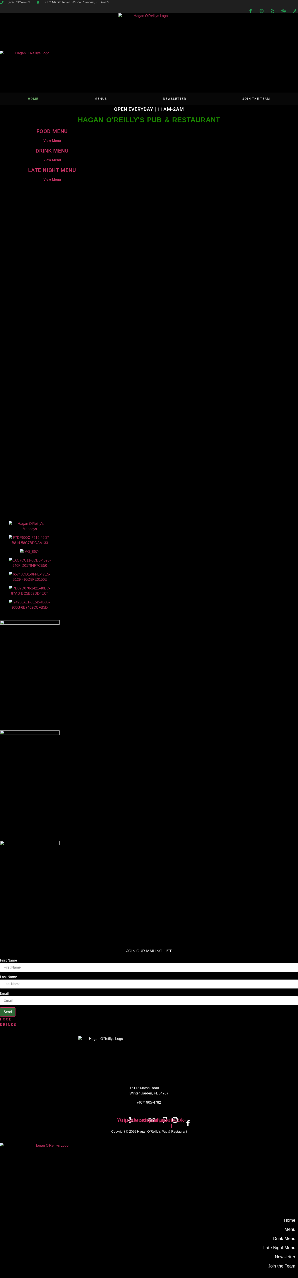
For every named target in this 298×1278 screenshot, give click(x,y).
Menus (100, 98)
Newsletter (174, 98)
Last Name (8, 977)
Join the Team (256, 98)
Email (4, 993)
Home (33, 98)
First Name (8, 960)
